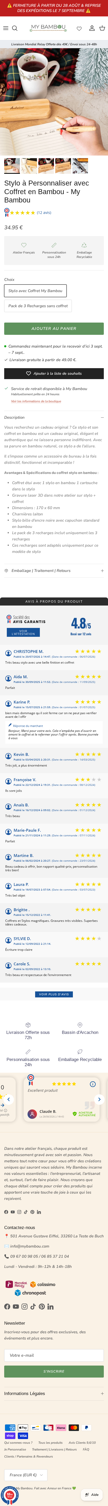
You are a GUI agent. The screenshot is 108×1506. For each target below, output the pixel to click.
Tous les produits (50, 1443)
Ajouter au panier (53, 328)
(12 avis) (44, 212)
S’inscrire (54, 1371)
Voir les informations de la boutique (36, 401)
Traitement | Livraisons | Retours (54, 1449)
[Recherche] (17, 28)
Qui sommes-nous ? (18, 1443)
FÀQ (86, 1449)
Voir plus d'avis (54, 994)
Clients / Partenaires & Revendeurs (28, 1456)
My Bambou (24, 1488)
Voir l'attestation (23, 632)
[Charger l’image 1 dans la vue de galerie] (54, 102)
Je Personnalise (15, 1449)
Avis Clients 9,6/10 (82, 1443)
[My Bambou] (48, 28)
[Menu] (6, 28)
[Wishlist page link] (79, 28)
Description (14, 417)
